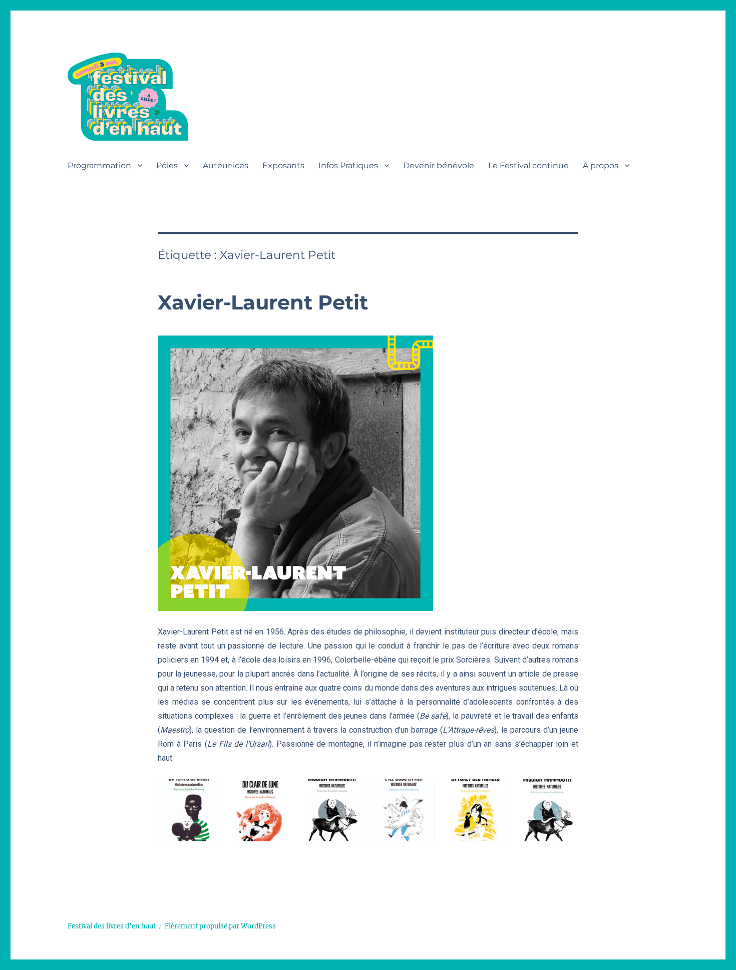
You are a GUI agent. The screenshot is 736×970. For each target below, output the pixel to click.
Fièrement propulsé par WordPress (220, 926)
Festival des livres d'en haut (112, 926)
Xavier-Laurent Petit (263, 302)
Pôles (167, 165)
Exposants (283, 165)
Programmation (99, 165)
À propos (600, 165)
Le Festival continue (528, 165)
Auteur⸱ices (225, 165)
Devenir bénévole (438, 165)
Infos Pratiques (348, 165)
